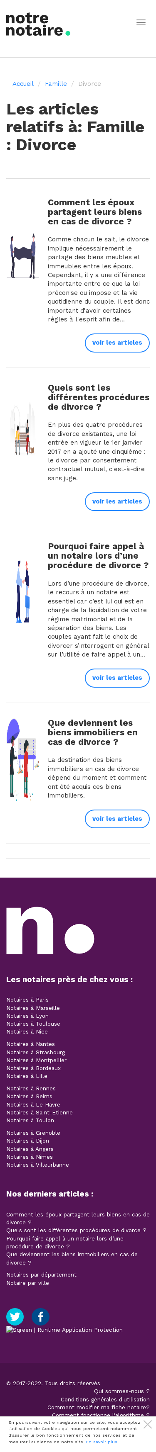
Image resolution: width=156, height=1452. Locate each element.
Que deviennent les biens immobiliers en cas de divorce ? (93, 732)
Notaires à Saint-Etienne (39, 1112)
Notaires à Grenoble (33, 1132)
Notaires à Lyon (27, 1015)
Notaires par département (41, 1274)
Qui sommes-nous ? (122, 1391)
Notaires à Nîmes (29, 1156)
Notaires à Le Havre (33, 1104)
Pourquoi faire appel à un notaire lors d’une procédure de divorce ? (98, 555)
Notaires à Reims (29, 1096)
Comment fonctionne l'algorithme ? (101, 1415)
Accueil (23, 84)
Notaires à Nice (27, 1031)
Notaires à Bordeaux (33, 1068)
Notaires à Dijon (27, 1140)
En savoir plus (101, 1442)
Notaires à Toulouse (33, 1023)
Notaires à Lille (26, 1076)
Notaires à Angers (30, 1149)
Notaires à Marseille (33, 1007)
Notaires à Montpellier (36, 1060)
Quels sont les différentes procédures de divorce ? (98, 397)
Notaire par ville (27, 1282)
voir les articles (117, 342)
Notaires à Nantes (30, 1044)
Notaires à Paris (27, 999)
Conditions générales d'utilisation (105, 1399)
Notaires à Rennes (31, 1088)
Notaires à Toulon (30, 1120)
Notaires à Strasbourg (35, 1052)
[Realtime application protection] (64, 1329)
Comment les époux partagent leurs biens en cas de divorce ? (95, 211)
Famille (56, 84)
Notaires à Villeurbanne (37, 1164)
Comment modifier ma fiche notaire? (98, 1407)
